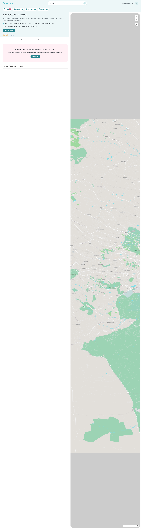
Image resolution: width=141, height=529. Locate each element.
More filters (44, 9)
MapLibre (125, 526)
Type (7, 9)
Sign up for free (9, 30)
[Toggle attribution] (138, 526)
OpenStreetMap (133, 526)
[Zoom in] (136, 16)
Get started (35, 56)
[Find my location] (136, 24)
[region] (105, 270)
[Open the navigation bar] (136, 3)
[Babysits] (8, 3)
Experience (19, 9)
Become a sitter (127, 3)
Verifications (31, 9)
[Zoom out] (136, 19)
